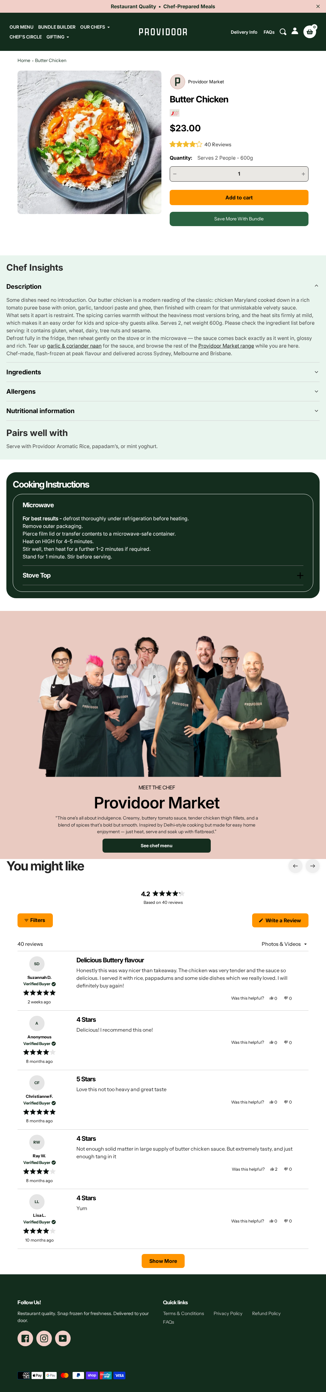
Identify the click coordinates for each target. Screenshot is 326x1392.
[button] (201, 144)
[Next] (313, 866)
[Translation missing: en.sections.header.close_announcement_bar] (318, 6)
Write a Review (286, 922)
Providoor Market (206, 81)
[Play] (89, 142)
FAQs (269, 32)
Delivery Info (244, 32)
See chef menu (157, 845)
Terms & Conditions (183, 1313)
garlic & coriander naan (74, 346)
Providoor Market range (226, 346)
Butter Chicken (51, 60)
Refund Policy (266, 1313)
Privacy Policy (228, 1313)
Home (24, 60)
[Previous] (295, 866)
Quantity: (211, 158)
